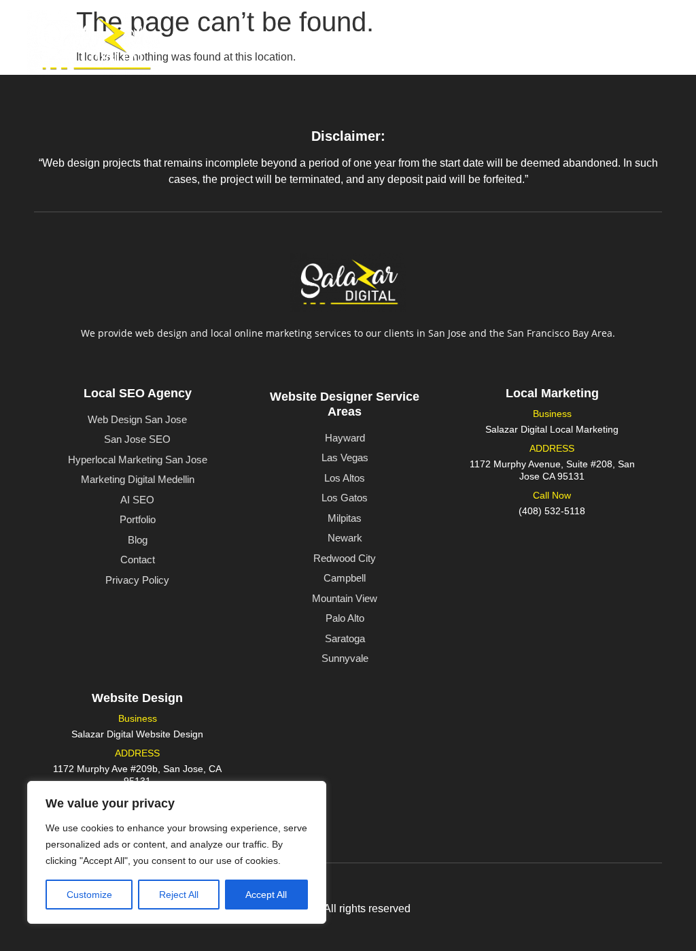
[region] (176, 852)
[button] (441, 37)
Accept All (266, 894)
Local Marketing (552, 393)
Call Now (552, 495)
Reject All (178, 894)
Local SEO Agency (138, 393)
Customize (89, 894)
